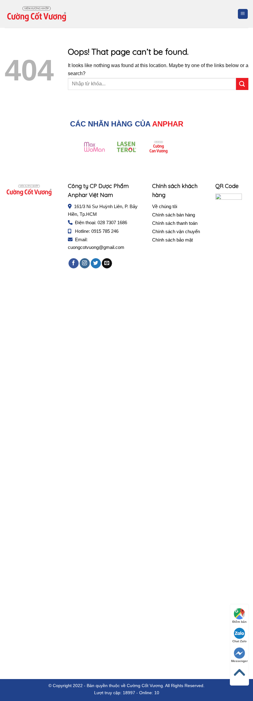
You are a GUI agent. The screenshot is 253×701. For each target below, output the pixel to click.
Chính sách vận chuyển (176, 231)
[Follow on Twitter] (96, 263)
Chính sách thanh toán (174, 223)
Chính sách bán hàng (173, 214)
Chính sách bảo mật (172, 239)
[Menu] (243, 14)
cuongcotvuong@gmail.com (96, 247)
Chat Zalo (239, 641)
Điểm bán (239, 621)
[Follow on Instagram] (85, 263)
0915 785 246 (104, 231)
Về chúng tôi (164, 206)
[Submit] (242, 84)
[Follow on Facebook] (73, 263)
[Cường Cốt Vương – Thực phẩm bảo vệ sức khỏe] (36, 14)
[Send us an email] (107, 263)
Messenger (239, 661)
